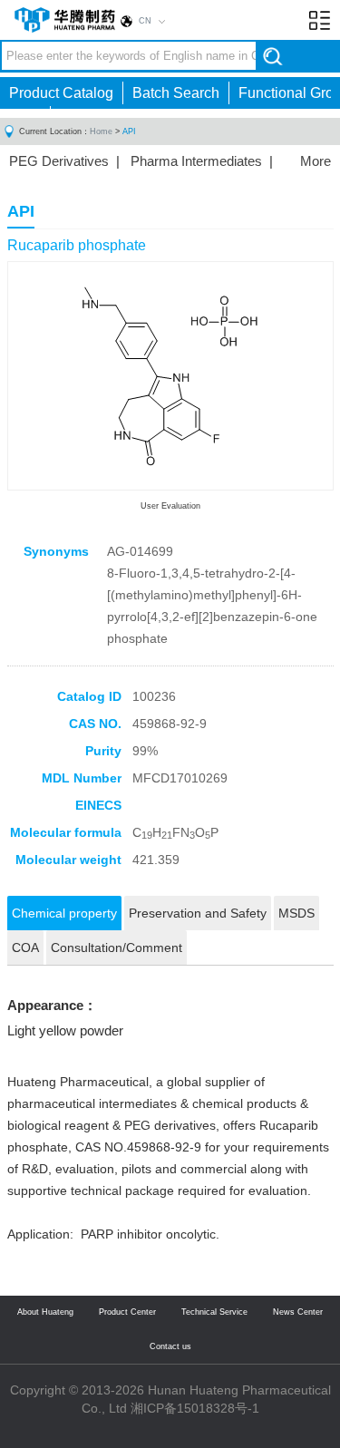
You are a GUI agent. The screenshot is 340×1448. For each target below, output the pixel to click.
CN (145, 20)
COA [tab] (25, 947)
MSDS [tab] (296, 913)
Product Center (127, 1312)
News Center (298, 1312)
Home (101, 131)
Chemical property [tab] (64, 913)
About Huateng (45, 1312)
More (315, 161)
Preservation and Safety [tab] (198, 913)
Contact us (170, 1346)
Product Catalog (61, 93)
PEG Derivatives (59, 161)
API (129, 131)
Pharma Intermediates (196, 161)
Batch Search (175, 93)
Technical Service (214, 1312)
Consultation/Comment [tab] (116, 947)
